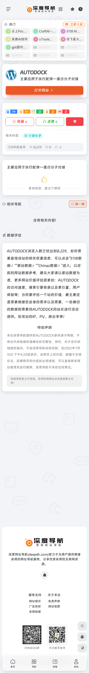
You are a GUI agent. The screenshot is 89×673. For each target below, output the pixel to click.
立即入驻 (76, 24)
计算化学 (35, 136)
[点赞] (44, 178)
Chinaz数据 (47, 265)
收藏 (22, 121)
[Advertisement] (44, 439)
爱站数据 (24, 265)
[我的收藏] (72, 9)
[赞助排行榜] (82, 626)
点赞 (52, 121)
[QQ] (44, 575)
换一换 (80, 204)
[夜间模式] (82, 648)
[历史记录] (80, 9)
